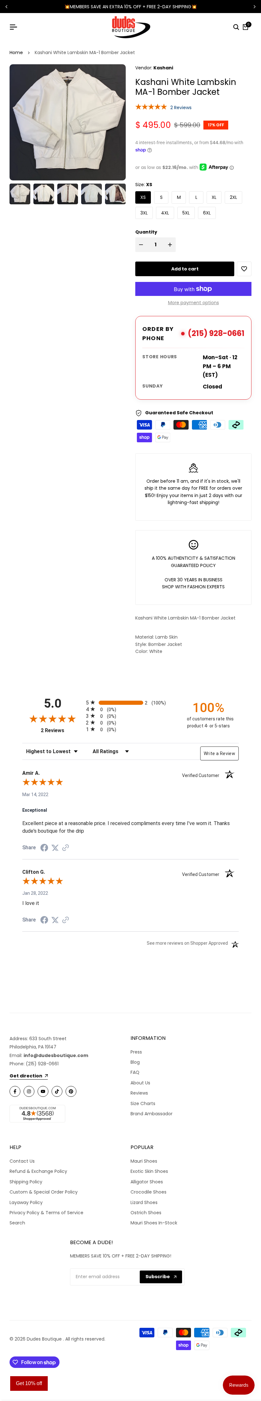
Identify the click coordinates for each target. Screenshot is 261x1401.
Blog (135, 1062)
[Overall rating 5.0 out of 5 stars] (151, 106)
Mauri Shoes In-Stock (153, 1223)
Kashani (163, 68)
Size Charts (142, 1103)
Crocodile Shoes (148, 1192)
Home (16, 52)
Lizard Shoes (144, 1202)
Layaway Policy (26, 1202)
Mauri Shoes (143, 1161)
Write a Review (219, 753)
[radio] (130, 702)
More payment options (193, 302)
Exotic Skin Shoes (149, 1171)
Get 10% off (29, 1383)
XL (214, 197)
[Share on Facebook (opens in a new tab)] (44, 847)
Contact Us (22, 1161)
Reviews (139, 1093)
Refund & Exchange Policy (38, 1171)
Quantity (146, 232)
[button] (244, 269)
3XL (144, 213)
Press (136, 1052)
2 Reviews (181, 107)
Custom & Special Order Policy (44, 1192)
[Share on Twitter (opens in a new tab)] (55, 847)
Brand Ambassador (151, 1113)
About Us (140, 1083)
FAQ (134, 1072)
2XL (233, 197)
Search (17, 1223)
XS (143, 197)
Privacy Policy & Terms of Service (46, 1212)
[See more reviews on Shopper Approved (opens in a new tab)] (65, 847)
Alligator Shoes (146, 1182)
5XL (186, 213)
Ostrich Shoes (145, 1212)
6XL (207, 213)
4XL (165, 213)
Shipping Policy (26, 1182)
